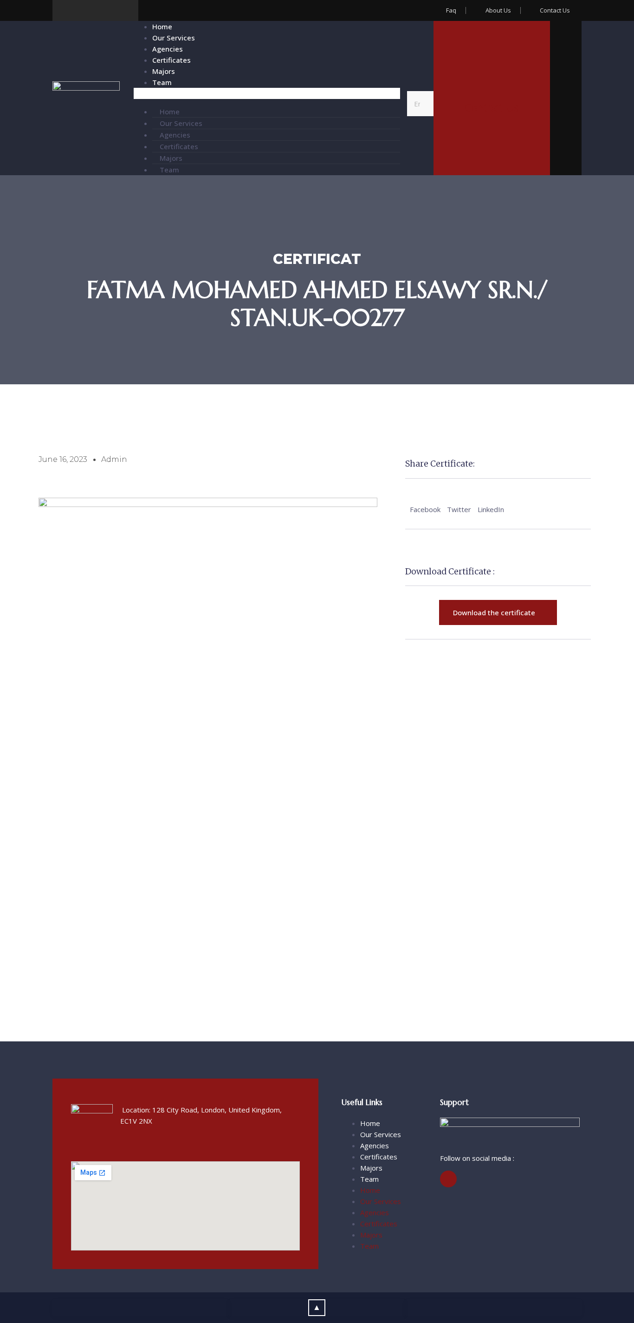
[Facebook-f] (448, 1179)
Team (162, 82)
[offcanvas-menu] (565, 100)
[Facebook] (62, 10)
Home (162, 26)
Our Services (173, 37)
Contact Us (492, 107)
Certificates (171, 60)
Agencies (167, 48)
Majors (163, 71)
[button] (267, 93)
